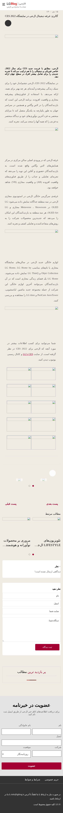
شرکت (58, 747)
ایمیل (58, 736)
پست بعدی (52, 503)
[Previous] (3, 481)
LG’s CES (28, 354)
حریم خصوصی (52, 779)
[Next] (59, 478)
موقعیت (27, 747)
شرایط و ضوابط (32, 779)
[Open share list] (8, 23)
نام (60, 725)
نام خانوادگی (25, 725)
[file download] (19, 479)
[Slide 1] (33, 486)
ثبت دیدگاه (47, 647)
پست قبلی (10, 503)
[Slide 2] (29, 486)
